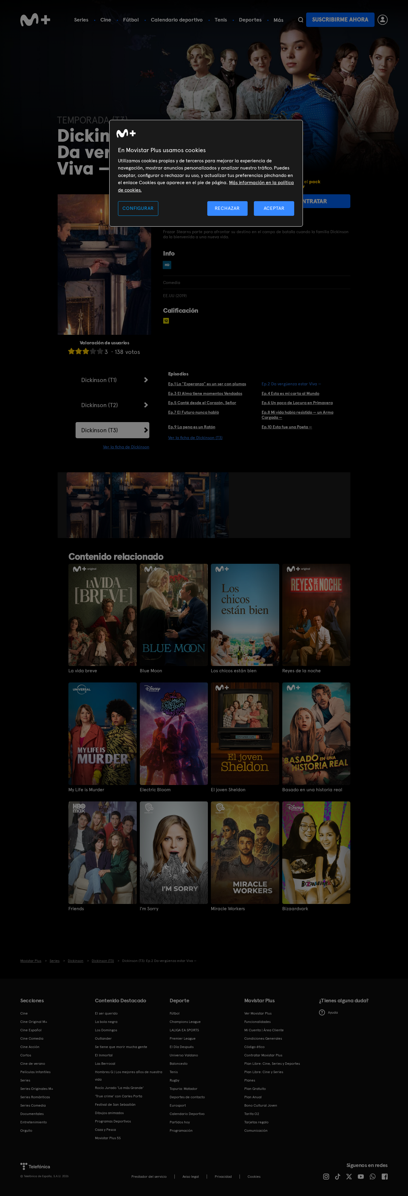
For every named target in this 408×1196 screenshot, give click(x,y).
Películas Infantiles (35, 1072)
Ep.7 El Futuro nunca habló (193, 412)
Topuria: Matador (183, 1089)
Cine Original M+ (33, 1022)
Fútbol (131, 19)
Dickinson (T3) (99, 430)
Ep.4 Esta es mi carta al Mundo (290, 393)
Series (81, 19)
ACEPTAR (274, 208)
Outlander (103, 1038)
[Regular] (85, 351)
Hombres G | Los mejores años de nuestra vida (128, 1076)
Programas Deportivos (113, 1121)
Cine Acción (29, 1047)
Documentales (32, 1114)
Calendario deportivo (177, 19)
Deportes (250, 19)
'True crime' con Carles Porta (118, 1096)
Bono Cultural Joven (260, 1105)
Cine (105, 19)
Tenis (221, 19)
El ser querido (106, 1013)
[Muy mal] (71, 351)
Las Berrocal (105, 1063)
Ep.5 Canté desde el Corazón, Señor (202, 402)
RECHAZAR (227, 208)
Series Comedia (33, 1105)
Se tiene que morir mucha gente (121, 1047)
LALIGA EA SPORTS (184, 1030)
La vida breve (82, 670)
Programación (181, 1130)
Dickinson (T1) (99, 380)
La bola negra (106, 1022)
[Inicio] (35, 19)
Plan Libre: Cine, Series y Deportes (272, 1063)
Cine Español (31, 1030)
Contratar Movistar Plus (263, 1055)
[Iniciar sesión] (383, 20)
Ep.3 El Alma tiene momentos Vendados (205, 393)
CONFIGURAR (138, 208)
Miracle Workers (228, 908)
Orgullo (26, 1130)
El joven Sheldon (228, 789)
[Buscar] (300, 19)
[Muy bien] (100, 351)
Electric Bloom (155, 789)
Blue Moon (151, 670)
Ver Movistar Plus (258, 1013)
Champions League (185, 1022)
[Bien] (93, 351)
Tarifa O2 (251, 1114)
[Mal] (78, 351)
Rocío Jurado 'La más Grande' (119, 1088)
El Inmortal (104, 1055)
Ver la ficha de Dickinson (126, 447)
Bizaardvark (295, 908)
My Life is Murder (86, 789)
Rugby (174, 1080)
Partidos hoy (180, 1122)
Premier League (183, 1038)
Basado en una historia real (312, 789)
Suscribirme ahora (340, 19)
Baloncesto (179, 1063)
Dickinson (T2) (99, 405)
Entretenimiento (33, 1122)
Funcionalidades (257, 1022)
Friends (76, 908)
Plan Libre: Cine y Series (263, 1072)
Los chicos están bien (234, 670)
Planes (249, 1080)
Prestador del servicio (149, 1176)
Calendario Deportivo (187, 1114)
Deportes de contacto (187, 1097)
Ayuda (333, 1012)
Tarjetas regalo (256, 1122)
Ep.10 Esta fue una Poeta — (287, 426)
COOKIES (254, 1176)
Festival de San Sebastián (115, 1104)
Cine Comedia (31, 1038)
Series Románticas (35, 1097)
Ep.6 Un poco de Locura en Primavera (297, 402)
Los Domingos (106, 1030)
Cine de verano (32, 1063)
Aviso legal (190, 1176)
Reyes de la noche (301, 670)
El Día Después (182, 1047)
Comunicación (256, 1130)
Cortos (25, 1055)
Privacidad (223, 1176)
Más (278, 20)
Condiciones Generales (263, 1038)
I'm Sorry (149, 908)
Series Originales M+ (36, 1089)
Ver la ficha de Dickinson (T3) (195, 437)
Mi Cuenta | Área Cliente (264, 1030)
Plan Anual (253, 1097)
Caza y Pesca (105, 1130)
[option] (89, 505)
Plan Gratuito (255, 1089)
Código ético (254, 1047)
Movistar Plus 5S (108, 1138)
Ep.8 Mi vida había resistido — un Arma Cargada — (297, 415)
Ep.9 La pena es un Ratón (191, 426)
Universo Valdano (184, 1055)
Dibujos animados (109, 1113)
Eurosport (178, 1105)
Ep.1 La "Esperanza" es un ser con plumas (207, 383)
